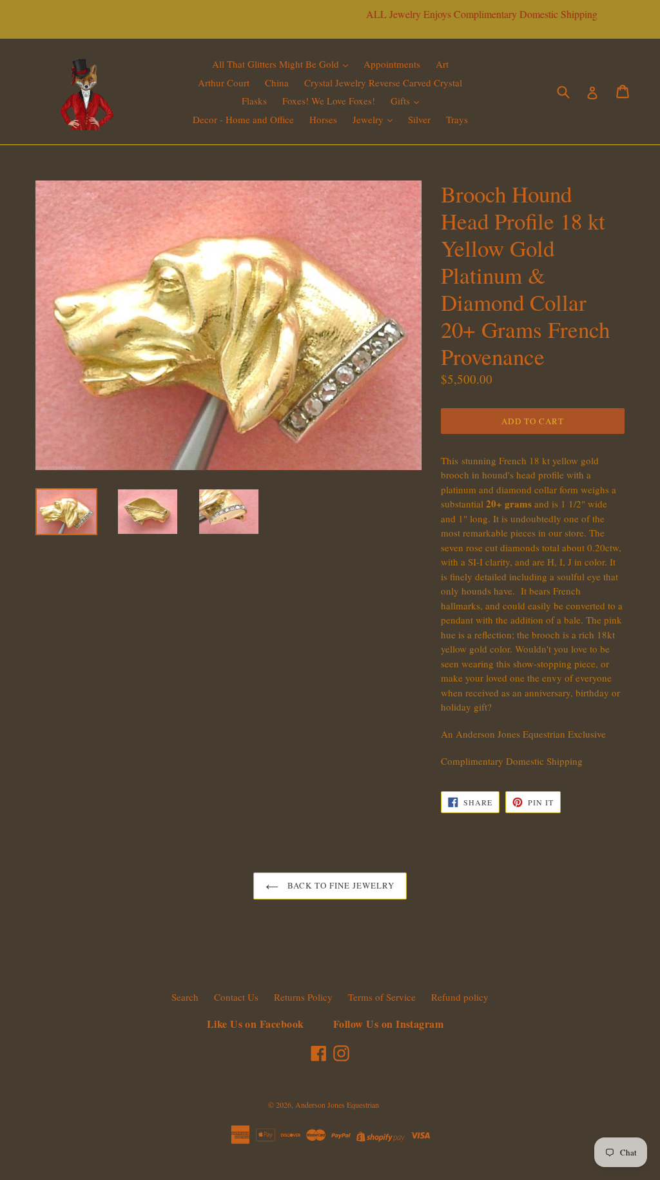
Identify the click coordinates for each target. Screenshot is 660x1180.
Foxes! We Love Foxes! (328, 100)
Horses (323, 119)
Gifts (401, 100)
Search (185, 996)
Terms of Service (382, 996)
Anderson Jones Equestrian (337, 1104)
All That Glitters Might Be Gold (277, 63)
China (277, 82)
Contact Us (236, 996)
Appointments (392, 63)
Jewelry (369, 119)
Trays (457, 119)
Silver (419, 119)
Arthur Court (223, 82)
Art (442, 63)
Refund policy (460, 996)
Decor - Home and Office (243, 119)
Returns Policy (303, 996)
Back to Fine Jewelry (340, 885)
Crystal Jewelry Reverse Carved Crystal (383, 82)
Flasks (254, 100)
